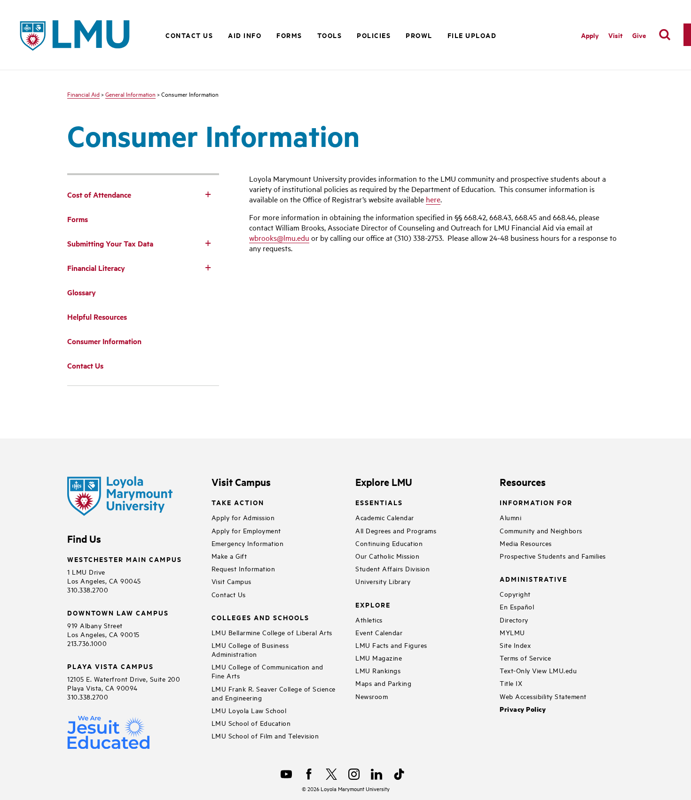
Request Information (243, 568)
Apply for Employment (246, 530)
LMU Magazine (378, 657)
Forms (289, 35)
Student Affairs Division (392, 568)
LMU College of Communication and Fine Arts (267, 671)
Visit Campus (231, 581)
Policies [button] (374, 35)
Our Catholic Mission (387, 555)
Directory (514, 619)
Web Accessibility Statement (543, 696)
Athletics (369, 619)
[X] (331, 774)
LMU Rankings (377, 670)
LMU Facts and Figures (391, 644)
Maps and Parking (383, 682)
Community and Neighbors (541, 530)
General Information (130, 94)
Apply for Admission (243, 517)
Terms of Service (525, 657)
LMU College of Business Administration (250, 649)
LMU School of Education (251, 722)
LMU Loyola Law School (249, 710)
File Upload (472, 35)
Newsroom (371, 696)
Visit (615, 35)
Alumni (510, 517)
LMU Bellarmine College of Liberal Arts (272, 632)
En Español (517, 606)
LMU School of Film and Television (265, 735)
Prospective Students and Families (553, 555)
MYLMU (512, 632)
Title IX (511, 682)
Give (639, 35)
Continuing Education (389, 542)
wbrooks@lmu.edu (279, 237)
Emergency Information (248, 542)
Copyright (515, 593)
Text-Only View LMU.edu (538, 670)
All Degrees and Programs (395, 530)
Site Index (515, 644)
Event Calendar (378, 632)
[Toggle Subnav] (207, 194)
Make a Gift (229, 555)
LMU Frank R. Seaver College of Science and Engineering (274, 693)
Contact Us (189, 35)
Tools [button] (329, 35)
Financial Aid (83, 94)
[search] (664, 34)
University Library (382, 581)
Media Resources (526, 542)
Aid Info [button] (244, 35)
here (433, 199)
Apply (590, 35)
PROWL (419, 35)
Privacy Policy (523, 709)
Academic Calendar (384, 517)
